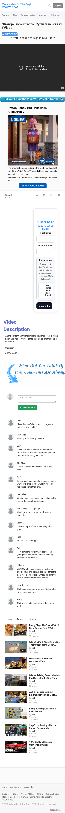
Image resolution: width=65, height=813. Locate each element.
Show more (11, 353)
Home (4, 787)
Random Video (28, 15)
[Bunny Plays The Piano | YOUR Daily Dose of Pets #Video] (16, 630)
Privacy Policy (52, 794)
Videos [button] (42, 15)
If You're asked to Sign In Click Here (33, 38)
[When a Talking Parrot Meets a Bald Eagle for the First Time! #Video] (16, 680)
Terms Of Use (27, 794)
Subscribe (44, 306)
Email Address (46, 245)
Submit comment (27, 407)
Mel (33, 631)
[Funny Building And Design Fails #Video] (16, 713)
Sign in (58, 6)
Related (33, 619)
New (15, 15)
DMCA (40, 794)
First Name (45, 233)
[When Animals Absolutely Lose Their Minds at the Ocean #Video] (16, 647)
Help (4, 797)
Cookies (14, 797)
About (15, 794)
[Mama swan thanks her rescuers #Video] (16, 663)
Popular (6, 15)
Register (5, 794)
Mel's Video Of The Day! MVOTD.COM (16, 6)
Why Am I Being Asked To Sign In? (36, 797)
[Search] (50, 5)
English (56, 810)
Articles (55, 15)
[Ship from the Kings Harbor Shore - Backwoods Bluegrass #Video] (16, 730)
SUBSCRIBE (7, 800)
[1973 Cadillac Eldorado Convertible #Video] (16, 747)
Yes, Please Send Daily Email (48, 290)
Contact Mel (15, 787)
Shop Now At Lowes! (33, 185)
